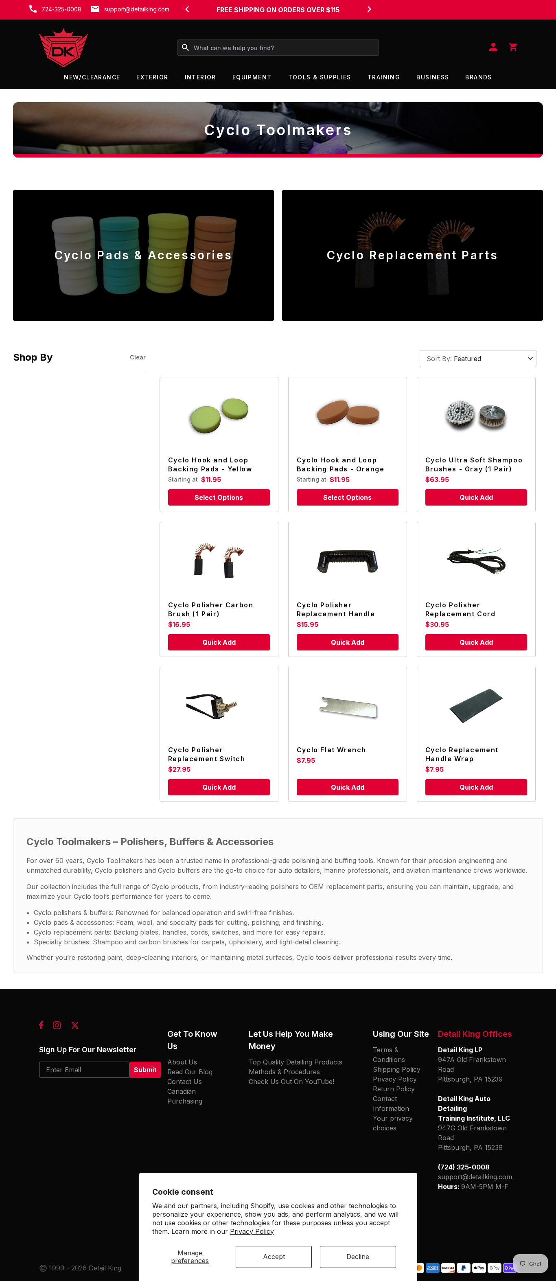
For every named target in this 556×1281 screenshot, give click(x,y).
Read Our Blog (189, 1072)
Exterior (152, 77)
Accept (274, 1257)
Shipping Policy (396, 1069)
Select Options (219, 497)
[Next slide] (369, 8)
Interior (200, 77)
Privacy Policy (252, 1231)
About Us (182, 1062)
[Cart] (513, 48)
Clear (138, 357)
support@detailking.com (136, 9)
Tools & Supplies (319, 77)
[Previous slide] (186, 8)
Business (432, 77)
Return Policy (394, 1089)
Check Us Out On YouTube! (291, 1081)
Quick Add (476, 497)
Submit (145, 1070)
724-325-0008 (61, 9)
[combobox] (278, 47)
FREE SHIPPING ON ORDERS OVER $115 (278, 10)
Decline (357, 1257)
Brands (478, 77)
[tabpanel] (143, 255)
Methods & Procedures (284, 1072)
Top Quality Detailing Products (295, 1062)
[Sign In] (493, 48)
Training (384, 77)
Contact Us (184, 1081)
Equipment (252, 77)
